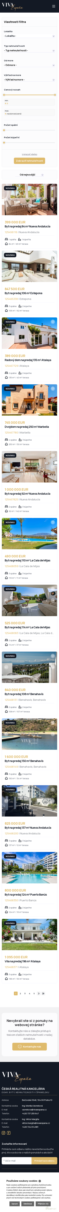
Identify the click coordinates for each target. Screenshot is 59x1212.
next (39, 993)
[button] (29, 36)
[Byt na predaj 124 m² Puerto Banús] (29, 867)
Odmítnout (27, 1204)
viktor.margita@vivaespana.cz (36, 1123)
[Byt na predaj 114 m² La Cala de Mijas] (29, 600)
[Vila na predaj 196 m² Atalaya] (29, 934)
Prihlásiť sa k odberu (44, 1160)
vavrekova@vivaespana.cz (34, 1109)
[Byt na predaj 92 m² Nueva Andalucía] (29, 467)
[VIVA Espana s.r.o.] (12, 7)
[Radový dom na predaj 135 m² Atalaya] (29, 333)
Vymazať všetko (29, 154)
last (43, 993)
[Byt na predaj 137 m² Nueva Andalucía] (29, 801)
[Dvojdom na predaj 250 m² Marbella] (29, 400)
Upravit (15, 1204)
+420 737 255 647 (30, 1113)
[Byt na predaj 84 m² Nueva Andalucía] (29, 199)
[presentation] (6, 199)
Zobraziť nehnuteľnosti (29, 160)
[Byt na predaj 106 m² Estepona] (29, 266)
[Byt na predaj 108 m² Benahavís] (29, 667)
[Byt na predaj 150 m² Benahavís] (29, 734)
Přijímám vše (43, 1204)
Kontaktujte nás (32, 1046)
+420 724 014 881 (30, 1127)
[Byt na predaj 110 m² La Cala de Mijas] (29, 533)
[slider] (4, 95)
